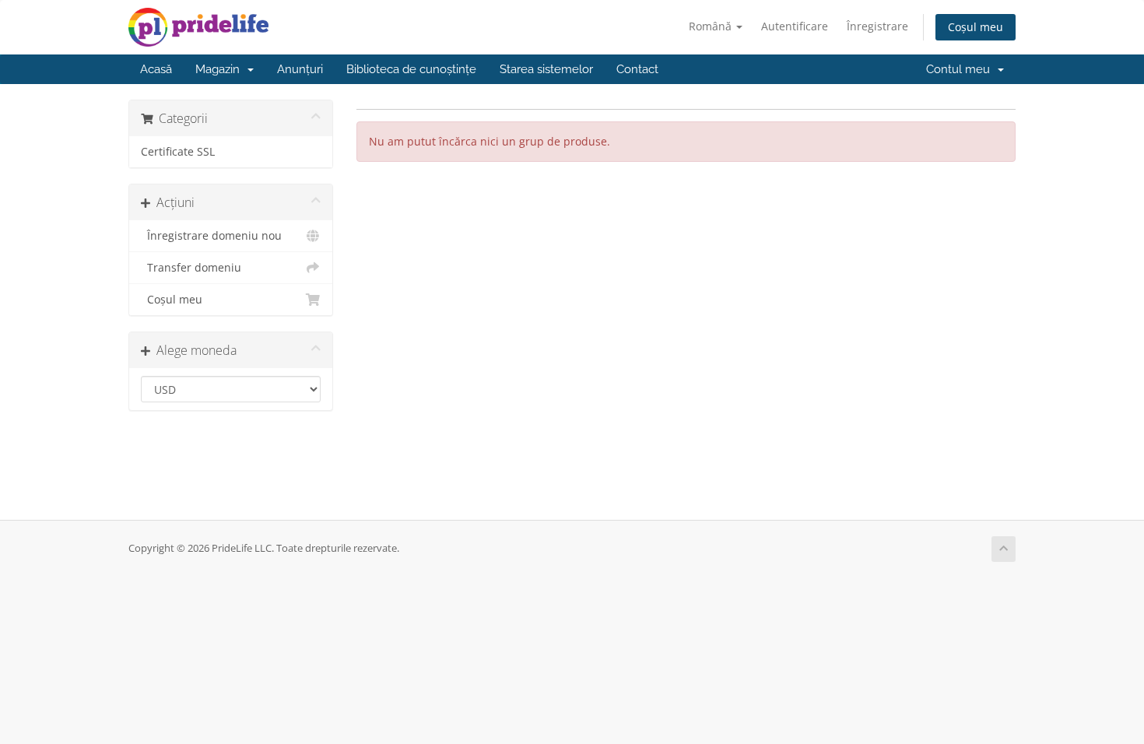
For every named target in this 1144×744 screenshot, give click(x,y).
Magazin (220, 69)
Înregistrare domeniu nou (211, 236)
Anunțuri (300, 69)
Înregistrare (877, 26)
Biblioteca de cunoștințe (411, 69)
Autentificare (794, 26)
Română (712, 26)
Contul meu (961, 69)
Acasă (156, 69)
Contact (637, 69)
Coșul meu (975, 26)
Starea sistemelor (546, 69)
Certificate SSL (178, 152)
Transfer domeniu (191, 268)
